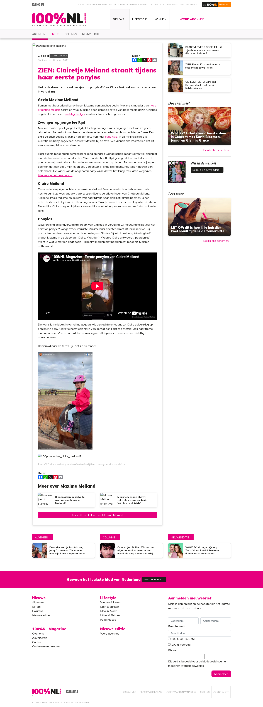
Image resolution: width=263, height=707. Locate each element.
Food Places (108, 619)
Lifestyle (108, 598)
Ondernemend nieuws (46, 646)
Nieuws (38, 598)
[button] (216, 4)
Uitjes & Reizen (110, 615)
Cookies (205, 692)
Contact (113, 4)
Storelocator (148, 4)
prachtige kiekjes (74, 114)
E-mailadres (176, 626)
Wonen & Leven (110, 602)
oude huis (111, 136)
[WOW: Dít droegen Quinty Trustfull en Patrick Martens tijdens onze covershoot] (199, 550)
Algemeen (41, 537)
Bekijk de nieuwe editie (206, 169)
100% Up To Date (183, 639)
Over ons (84, 4)
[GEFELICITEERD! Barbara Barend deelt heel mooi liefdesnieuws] (199, 85)
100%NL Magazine (59, 19)
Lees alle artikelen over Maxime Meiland (97, 515)
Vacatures (165, 4)
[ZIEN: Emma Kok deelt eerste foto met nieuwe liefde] (199, 67)
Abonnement (221, 692)
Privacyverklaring (151, 692)
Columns (109, 537)
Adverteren (99, 4)
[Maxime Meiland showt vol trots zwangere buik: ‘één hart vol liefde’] (128, 500)
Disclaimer (129, 692)
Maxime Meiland (59, 56)
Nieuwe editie (180, 537)
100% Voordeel (129, 4)
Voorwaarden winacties (181, 692)
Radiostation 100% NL (186, 4)
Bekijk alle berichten (216, 150)
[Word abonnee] (183, 577)
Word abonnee (153, 579)
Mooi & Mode (108, 611)
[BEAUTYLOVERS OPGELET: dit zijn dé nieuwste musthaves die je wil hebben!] (199, 50)
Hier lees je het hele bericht (55, 175)
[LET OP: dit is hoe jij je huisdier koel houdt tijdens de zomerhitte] (199, 217)
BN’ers (36, 606)
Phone (172, 650)
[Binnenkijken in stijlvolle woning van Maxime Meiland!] (66, 500)
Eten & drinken (109, 606)
